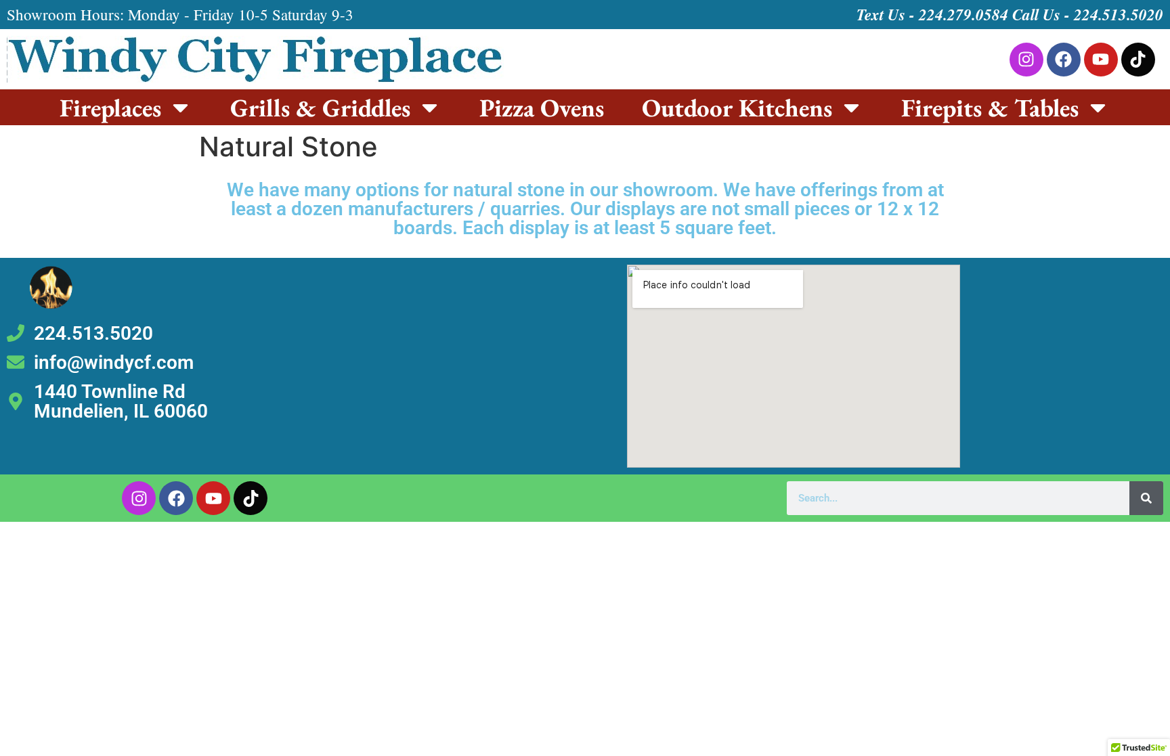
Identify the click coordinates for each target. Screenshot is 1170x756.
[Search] (1146, 498)
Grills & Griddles (320, 107)
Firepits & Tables (990, 107)
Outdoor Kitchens (737, 107)
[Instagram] (1026, 59)
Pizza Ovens (541, 107)
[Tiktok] (1138, 59)
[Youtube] (1101, 59)
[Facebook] (1064, 59)
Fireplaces (110, 107)
